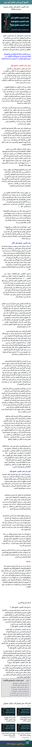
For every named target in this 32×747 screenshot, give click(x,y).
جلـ (27, 158)
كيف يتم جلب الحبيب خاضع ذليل (19, 687)
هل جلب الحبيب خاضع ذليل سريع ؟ (18, 695)
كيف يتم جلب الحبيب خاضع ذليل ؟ (18, 693)
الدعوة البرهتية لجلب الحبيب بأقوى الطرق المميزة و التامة (25, 719)
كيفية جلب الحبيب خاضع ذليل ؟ (19, 691)
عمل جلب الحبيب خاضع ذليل (20, 683)
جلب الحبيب (27, 35)
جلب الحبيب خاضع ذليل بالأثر (20, 685)
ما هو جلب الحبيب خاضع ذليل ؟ (19, 689)
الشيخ (7, 54)
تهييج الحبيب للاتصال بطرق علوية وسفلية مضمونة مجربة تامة (8, 735)
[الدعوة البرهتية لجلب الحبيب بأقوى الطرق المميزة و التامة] (24, 712)
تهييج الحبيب (20, 163)
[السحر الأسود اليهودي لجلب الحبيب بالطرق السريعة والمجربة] (8, 712)
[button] (27, 742)
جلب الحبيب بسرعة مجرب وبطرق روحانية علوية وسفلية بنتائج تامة (24, 735)
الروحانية (28, 71)
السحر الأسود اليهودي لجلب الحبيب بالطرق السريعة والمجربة (9, 719)
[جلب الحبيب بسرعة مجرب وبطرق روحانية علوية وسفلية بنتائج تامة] (24, 728)
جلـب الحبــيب (9, 158)
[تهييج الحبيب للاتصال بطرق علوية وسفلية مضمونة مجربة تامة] (8, 728)
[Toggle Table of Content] (27, 680)
